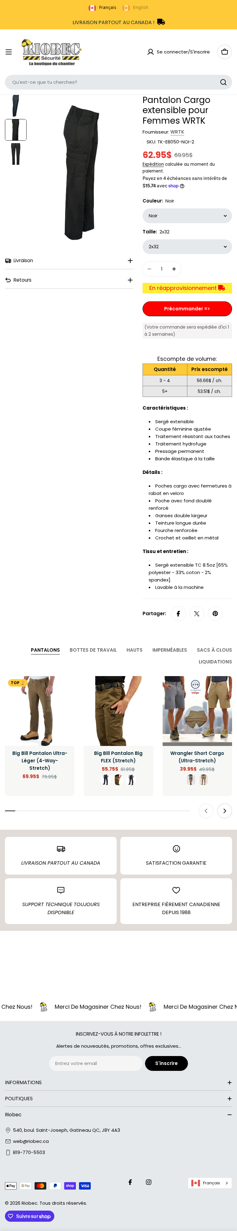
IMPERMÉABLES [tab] (169, 650)
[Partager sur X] (196, 613)
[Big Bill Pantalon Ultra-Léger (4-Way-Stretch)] (39, 711)
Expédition (153, 164)
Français (211, 1183)
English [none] (140, 7)
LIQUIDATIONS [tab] (215, 661)
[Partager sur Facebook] (178, 613)
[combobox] (118, 82)
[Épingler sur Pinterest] (215, 613)
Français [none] (107, 7)
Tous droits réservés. (63, 1203)
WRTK (177, 132)
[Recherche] (223, 82)
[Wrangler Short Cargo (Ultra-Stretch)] (197, 711)
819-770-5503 (29, 1152)
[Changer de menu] (8, 52)
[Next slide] (224, 810)
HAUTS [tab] (135, 650)
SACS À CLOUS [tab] (214, 650)
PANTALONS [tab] (45, 650)
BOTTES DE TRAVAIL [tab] (93, 650)
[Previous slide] (206, 810)
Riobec (29, 1203)
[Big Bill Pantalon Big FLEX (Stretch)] (118, 711)
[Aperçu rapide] (65, 689)
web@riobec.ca (31, 1141)
